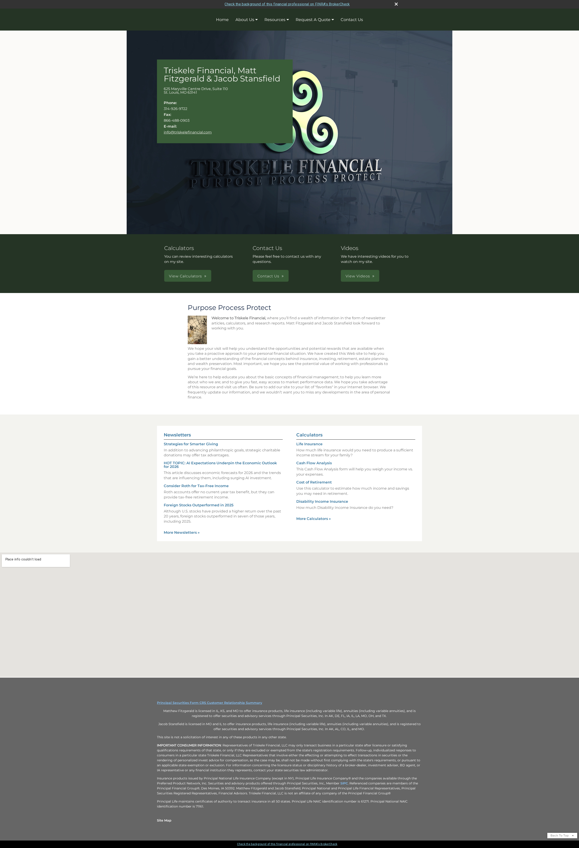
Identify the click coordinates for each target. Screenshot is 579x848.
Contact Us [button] (268, 276)
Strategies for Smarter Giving (191, 444)
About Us (244, 19)
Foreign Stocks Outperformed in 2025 (198, 505)
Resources (274, 19)
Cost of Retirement (314, 482)
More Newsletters (182, 532)
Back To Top (560, 835)
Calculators (309, 435)
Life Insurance (309, 444)
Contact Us (352, 19)
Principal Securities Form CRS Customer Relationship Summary (209, 703)
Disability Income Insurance (322, 501)
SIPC (344, 783)
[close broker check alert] (396, 4)
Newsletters (177, 435)
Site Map (164, 820)
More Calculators (313, 519)
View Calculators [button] (185, 276)
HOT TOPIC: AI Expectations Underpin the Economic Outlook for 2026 (220, 465)
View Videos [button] (358, 276)
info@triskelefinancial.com (188, 132)
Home (222, 19)
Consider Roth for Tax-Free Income (196, 486)
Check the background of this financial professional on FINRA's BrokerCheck (287, 4)
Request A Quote (313, 19)
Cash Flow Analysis (314, 463)
